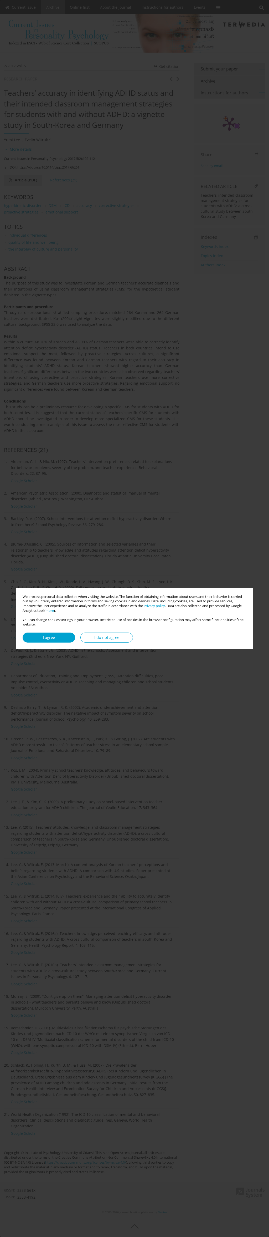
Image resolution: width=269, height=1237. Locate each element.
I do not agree (106, 637)
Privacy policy (154, 606)
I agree (49, 637)
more (49, 610)
